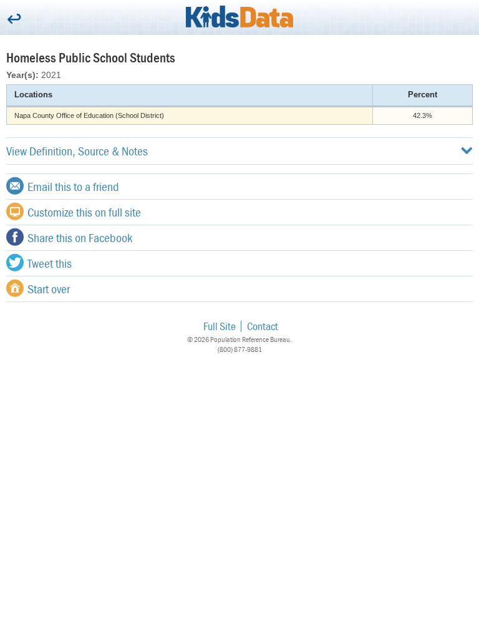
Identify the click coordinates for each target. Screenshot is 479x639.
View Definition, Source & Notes (77, 151)
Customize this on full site (84, 212)
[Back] (14, 19)
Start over (48, 288)
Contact (262, 326)
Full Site (219, 326)
